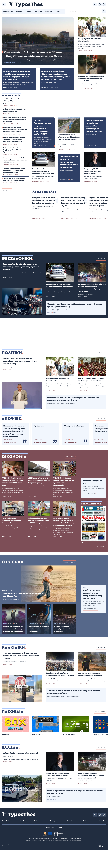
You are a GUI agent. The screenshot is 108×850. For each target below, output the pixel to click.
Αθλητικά (48, 11)
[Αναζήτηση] (104, 11)
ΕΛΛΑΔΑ (10, 748)
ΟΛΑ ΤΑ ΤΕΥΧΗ (101, 547)
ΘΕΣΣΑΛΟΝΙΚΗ (17, 258)
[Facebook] (95, 4)
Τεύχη (60, 827)
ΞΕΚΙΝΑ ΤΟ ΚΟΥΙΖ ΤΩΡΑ (90, 609)
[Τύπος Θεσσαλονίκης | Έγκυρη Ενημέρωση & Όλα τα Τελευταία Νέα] (26, 4)
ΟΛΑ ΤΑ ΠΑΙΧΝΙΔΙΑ (100, 712)
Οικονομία (38, 11)
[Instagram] (100, 4)
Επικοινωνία (50, 827)
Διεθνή (57, 11)
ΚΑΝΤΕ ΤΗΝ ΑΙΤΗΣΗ (89, 494)
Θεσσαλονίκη (8, 11)
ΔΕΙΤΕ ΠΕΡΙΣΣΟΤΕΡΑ (69, 562)
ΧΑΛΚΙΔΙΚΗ (13, 647)
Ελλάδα (19, 11)
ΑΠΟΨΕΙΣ (11, 419)
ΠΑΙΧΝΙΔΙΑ (12, 712)
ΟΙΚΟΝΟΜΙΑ (14, 457)
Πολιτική (28, 11)
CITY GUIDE (13, 562)
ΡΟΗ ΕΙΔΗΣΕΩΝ (11, 95)
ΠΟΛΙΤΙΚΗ (12, 353)
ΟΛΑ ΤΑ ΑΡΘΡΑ (7, 190)
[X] (104, 4)
